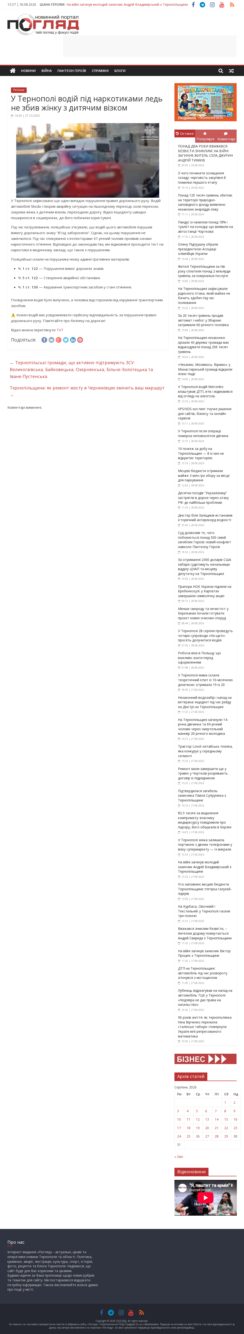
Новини (28, 70)
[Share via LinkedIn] (73, 339)
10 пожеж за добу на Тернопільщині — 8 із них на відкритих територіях (201, 453)
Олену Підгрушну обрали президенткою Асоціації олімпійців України (198, 249)
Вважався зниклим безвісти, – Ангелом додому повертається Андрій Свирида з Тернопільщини (205, 933)
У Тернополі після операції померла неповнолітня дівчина (203, 433)
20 (207, 1128)
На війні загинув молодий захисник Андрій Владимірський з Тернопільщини (127, 2)
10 (179, 1119)
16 (235, 1119)
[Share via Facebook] (44, 339)
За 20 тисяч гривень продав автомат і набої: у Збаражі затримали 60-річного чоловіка (203, 320)
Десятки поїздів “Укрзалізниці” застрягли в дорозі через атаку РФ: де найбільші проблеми (203, 497)
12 (198, 1119)
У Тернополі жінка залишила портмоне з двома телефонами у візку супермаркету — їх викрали (205, 844)
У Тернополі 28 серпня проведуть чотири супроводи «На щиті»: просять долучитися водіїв (205, 635)
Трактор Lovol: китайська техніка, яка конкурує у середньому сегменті (205, 751)
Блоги (120, 70)
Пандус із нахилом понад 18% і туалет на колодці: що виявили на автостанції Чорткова (205, 227)
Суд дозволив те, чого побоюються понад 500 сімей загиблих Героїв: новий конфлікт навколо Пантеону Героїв (204, 539)
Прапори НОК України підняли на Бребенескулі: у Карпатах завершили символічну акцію (204, 591)
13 (207, 1119)
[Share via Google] (58, 339)
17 (179, 1128)
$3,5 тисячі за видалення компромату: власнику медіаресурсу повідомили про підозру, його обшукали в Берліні (204, 820)
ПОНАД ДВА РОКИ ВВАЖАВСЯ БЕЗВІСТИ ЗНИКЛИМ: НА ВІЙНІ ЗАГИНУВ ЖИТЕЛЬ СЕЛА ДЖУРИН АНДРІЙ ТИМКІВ (205, 153)
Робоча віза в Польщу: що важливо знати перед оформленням (199, 657)
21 (217, 1128)
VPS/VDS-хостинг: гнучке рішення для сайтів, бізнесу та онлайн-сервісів (204, 413)
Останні (186, 133)
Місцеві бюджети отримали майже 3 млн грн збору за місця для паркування (203, 475)
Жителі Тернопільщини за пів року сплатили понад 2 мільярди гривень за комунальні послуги (204, 271)
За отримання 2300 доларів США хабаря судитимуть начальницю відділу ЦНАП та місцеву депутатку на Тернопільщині (204, 566)
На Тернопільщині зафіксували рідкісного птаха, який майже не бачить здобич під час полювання (204, 295)
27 (207, 1136)
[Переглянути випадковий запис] (231, 71)
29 (226, 1136)
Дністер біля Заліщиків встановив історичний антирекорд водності (205, 517)
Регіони (18, 90)
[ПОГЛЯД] (12, 71)
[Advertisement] (150, 46)
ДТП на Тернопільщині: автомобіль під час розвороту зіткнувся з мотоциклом (202, 973)
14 (217, 1119)
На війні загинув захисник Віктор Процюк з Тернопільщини (204, 953)
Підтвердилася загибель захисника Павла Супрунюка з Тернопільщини (202, 795)
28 (217, 1136)
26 (198, 1136)
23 (235, 1128)
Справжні (100, 70)
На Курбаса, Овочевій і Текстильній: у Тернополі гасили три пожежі (204, 911)
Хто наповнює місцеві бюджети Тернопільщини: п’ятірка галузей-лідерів (205, 889)
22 (226, 1128)
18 (188, 1128)
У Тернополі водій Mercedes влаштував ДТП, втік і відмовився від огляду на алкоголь (205, 391)
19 (198, 1128)
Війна (46, 70)
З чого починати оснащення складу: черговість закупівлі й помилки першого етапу (202, 178)
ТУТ (59, 329)
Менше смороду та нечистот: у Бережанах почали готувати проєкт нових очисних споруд (203, 613)
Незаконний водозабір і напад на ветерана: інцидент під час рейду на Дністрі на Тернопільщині (205, 702)
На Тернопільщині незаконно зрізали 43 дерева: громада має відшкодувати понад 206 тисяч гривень (203, 344)
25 (188, 1136)
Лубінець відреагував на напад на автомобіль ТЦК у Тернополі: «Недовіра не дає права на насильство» (205, 997)
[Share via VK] (51, 339)
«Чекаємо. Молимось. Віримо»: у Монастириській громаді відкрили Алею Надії (205, 369)
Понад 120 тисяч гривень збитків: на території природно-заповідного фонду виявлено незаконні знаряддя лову (205, 202)
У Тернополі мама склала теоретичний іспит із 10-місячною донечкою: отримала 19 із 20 (205, 680)
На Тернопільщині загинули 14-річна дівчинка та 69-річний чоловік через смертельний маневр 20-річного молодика (203, 726)
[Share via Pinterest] (80, 339)
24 (179, 1136)
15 (226, 1119)
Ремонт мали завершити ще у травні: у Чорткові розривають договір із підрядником (203, 773)
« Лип (178, 1156)
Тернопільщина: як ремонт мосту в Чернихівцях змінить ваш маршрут (87, 391)
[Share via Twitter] (66, 339)
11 (188, 1119)
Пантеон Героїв (71, 70)
